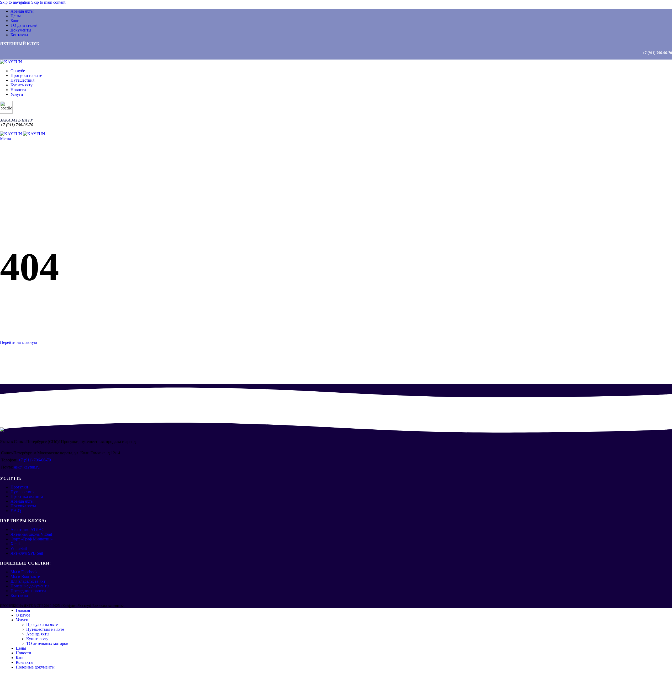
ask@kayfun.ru (27, 467)
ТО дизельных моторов (47, 643)
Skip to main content (48, 2)
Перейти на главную (18, 342)
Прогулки (19, 487)
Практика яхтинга (26, 496)
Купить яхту (37, 638)
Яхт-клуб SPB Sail (26, 553)
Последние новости (28, 590)
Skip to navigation (15, 2)
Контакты (19, 595)
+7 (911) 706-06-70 (657, 53)
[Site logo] (11, 62)
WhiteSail (18, 548)
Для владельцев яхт (27, 581)
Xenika (16, 543)
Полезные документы (29, 586)
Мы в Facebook (24, 572)
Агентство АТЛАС (27, 529)
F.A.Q (15, 510)
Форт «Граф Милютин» (31, 539)
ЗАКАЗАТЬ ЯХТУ (16, 120)
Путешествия (22, 491)
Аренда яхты (22, 501)
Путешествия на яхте (45, 629)
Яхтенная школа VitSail (31, 534)
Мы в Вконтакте (25, 576)
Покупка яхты (23, 506)
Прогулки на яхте (42, 624)
